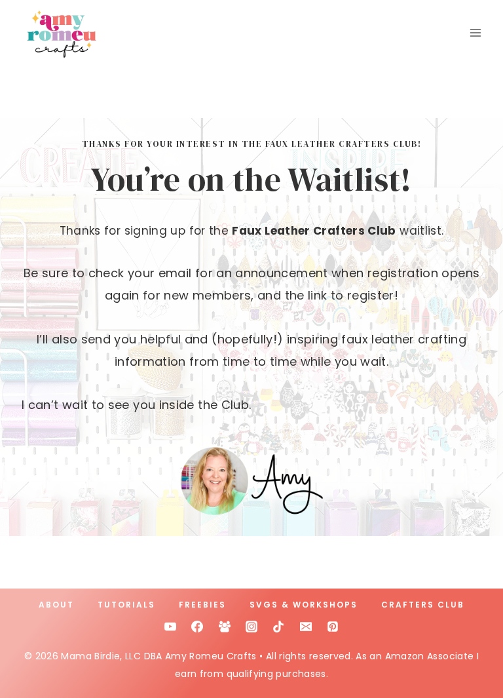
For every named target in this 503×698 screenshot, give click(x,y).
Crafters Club (422, 604)
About (56, 604)
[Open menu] (475, 32)
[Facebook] (197, 626)
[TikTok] (278, 626)
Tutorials (126, 604)
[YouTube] (170, 626)
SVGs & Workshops (304, 604)
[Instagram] (251, 626)
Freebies (202, 604)
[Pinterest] (333, 626)
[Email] (306, 626)
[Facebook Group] (224, 626)
